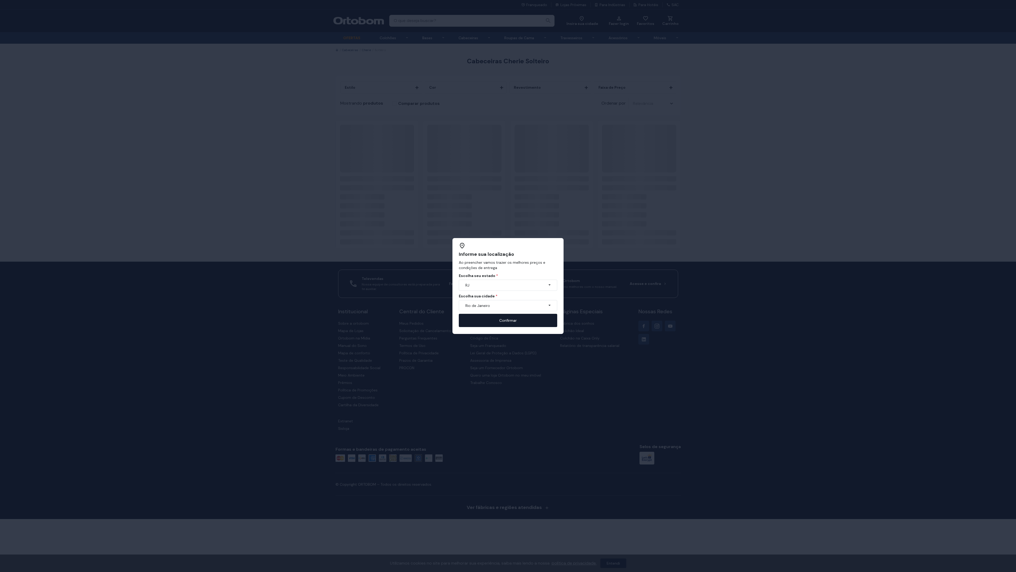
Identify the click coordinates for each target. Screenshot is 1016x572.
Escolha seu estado (478, 275)
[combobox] (508, 285)
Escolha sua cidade (478, 296)
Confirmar (508, 320)
